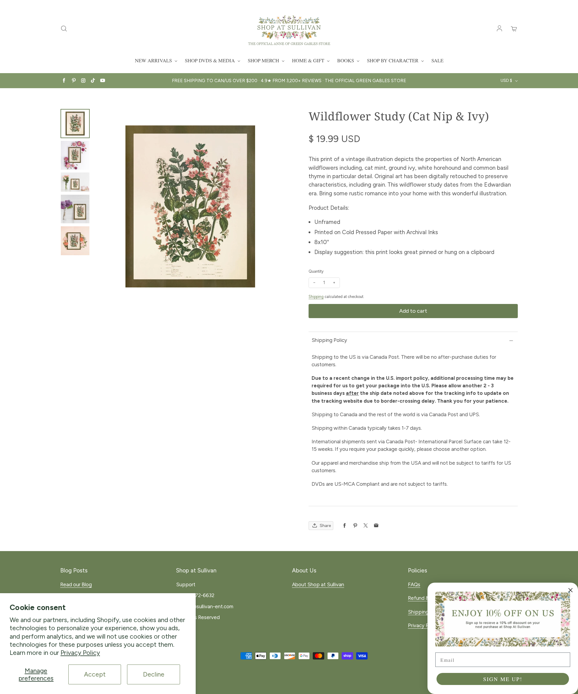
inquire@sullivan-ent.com (204, 606)
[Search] (63, 29)
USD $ (506, 80)
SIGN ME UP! (502, 679)
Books (346, 60)
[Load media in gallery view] (75, 123)
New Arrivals (154, 60)
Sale (437, 60)
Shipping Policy (329, 340)
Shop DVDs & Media (210, 60)
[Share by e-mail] (376, 525)
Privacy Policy (80, 652)
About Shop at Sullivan (318, 584)
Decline (153, 674)
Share (325, 525)
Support (185, 584)
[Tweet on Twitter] (365, 525)
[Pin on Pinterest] (355, 525)
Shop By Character (393, 60)
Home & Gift (308, 60)
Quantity (316, 271)
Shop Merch (264, 60)
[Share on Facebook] (344, 525)
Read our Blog (76, 584)
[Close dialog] (570, 590)
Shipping (316, 296)
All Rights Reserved (198, 617)
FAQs (414, 584)
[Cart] (514, 29)
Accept (95, 674)
